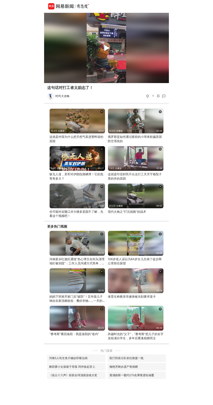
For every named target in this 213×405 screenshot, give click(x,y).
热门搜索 (106, 350)
